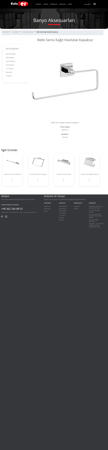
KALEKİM (9, 72)
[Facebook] (2, 216)
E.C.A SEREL (10, 69)
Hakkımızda (47, 206)
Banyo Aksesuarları (28, 32)
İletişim (46, 211)
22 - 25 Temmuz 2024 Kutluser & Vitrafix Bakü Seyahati (95, 215)
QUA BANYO (15, 32)
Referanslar (47, 208)
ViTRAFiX (9, 76)
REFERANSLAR (53, 4)
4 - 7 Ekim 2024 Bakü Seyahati (94, 211)
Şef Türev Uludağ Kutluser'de (93, 220)
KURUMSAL (38, 4)
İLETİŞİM (70, 4)
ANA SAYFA (6, 32)
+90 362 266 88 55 (12, 208)
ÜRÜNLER (45, 4)
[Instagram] (6, 216)
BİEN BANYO (10, 58)
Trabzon (76, 208)
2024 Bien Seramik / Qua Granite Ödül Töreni (95, 207)
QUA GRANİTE (10, 61)
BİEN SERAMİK (11, 54)
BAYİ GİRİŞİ (87, 4)
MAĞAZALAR (62, 4)
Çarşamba (76, 206)
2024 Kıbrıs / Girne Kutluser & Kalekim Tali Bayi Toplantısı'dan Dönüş (96, 225)
